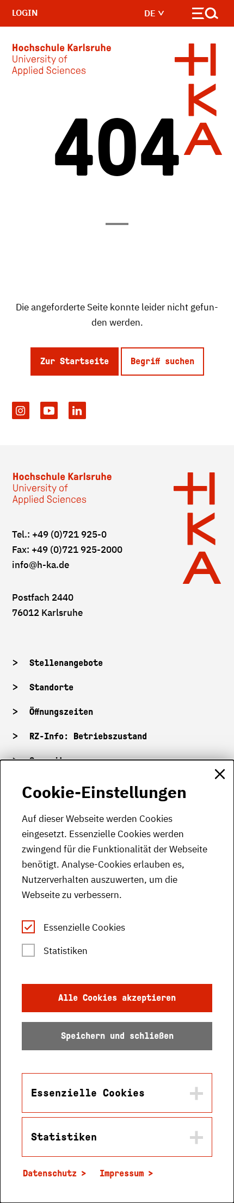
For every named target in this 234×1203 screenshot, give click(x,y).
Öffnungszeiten (61, 712)
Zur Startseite (74, 361)
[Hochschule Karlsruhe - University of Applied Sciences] (61, 61)
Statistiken (66, 951)
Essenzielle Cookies (84, 927)
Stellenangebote (66, 663)
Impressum (122, 1173)
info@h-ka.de (40, 565)
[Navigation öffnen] (205, 15)
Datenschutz (50, 1173)
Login (25, 12)
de (151, 13)
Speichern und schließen (117, 1036)
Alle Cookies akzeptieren (117, 998)
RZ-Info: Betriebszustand (88, 736)
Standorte (51, 687)
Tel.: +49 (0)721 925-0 (59, 534)
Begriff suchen (162, 361)
